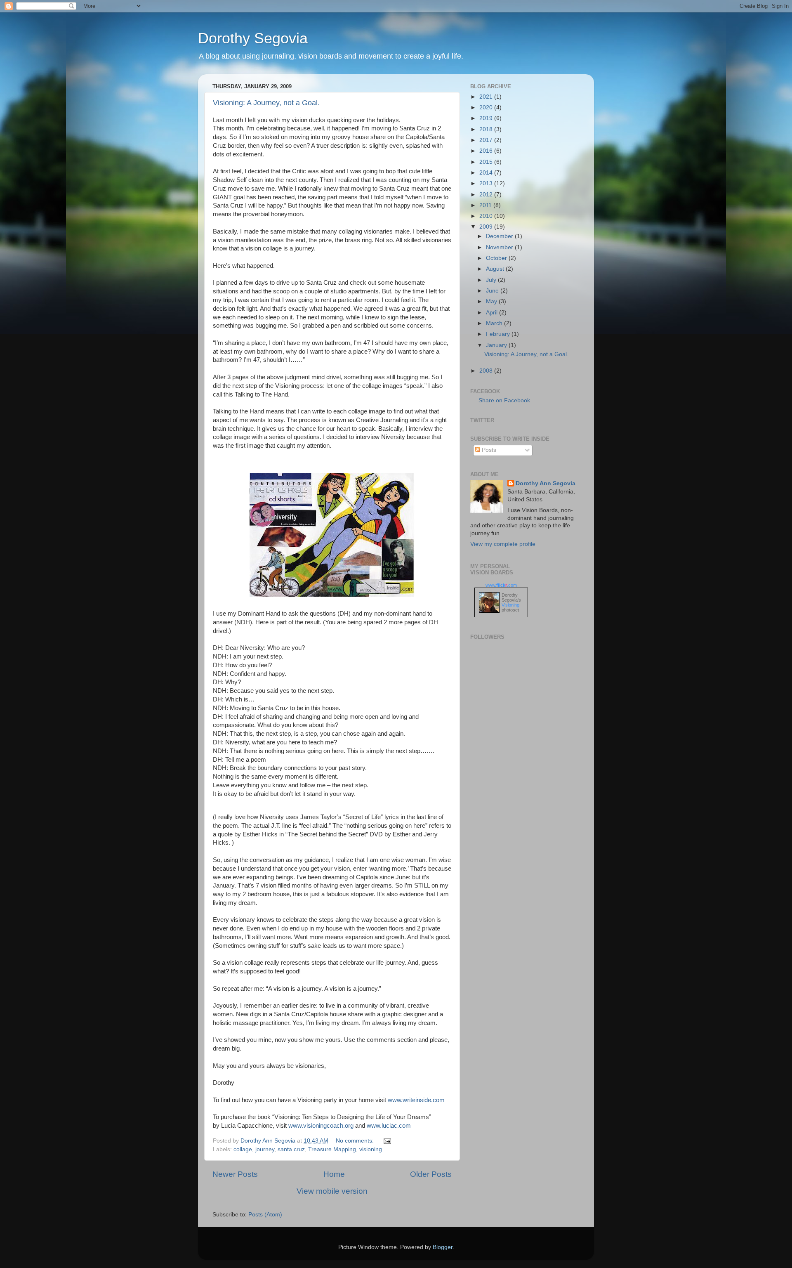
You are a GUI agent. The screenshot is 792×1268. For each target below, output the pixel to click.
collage (242, 1149)
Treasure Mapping (332, 1149)
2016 (486, 151)
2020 (486, 107)
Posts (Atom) (265, 1214)
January (497, 345)
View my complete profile (502, 544)
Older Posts (431, 1174)
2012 (486, 194)
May (492, 301)
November (500, 247)
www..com (501, 585)
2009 (486, 227)
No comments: (355, 1141)
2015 (486, 162)
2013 (486, 183)
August (496, 269)
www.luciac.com (389, 1125)
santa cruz (291, 1149)
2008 (486, 371)
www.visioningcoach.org (321, 1125)
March (495, 323)
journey (264, 1149)
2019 (486, 118)
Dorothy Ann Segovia (545, 483)
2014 (486, 173)
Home (334, 1174)
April (492, 312)
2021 (486, 97)
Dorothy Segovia (253, 38)
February (499, 334)
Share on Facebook (504, 400)
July (492, 280)
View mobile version (332, 1191)
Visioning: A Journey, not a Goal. (266, 103)
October (497, 258)
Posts (488, 450)
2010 (486, 216)
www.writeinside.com (416, 1100)
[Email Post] (387, 1141)
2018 (486, 129)
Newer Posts (235, 1174)
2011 (486, 205)
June (493, 291)
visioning (370, 1149)
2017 (486, 140)
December (500, 236)
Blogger (443, 1247)
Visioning (510, 604)
